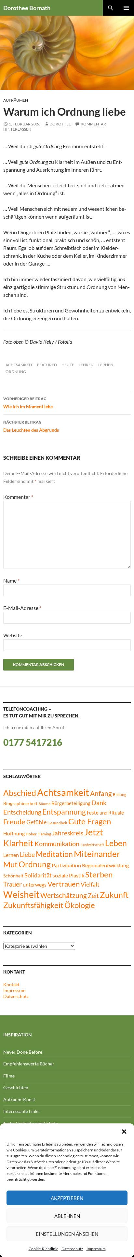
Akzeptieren (67, 1198)
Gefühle (36, 822)
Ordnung (16, 371)
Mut (10, 864)
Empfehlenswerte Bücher (28, 1063)
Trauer (12, 884)
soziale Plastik (68, 875)
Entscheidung (22, 812)
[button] (124, 1131)
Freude (14, 821)
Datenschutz (72, 1248)
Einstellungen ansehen (67, 1234)
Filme (9, 1075)
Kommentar (18, 497)
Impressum (96, 1248)
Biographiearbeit (20, 803)
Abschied (19, 793)
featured (47, 364)
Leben (116, 843)
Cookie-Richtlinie (43, 1248)
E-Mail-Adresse (22, 608)
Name (11, 580)
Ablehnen (67, 1216)
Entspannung (64, 811)
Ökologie (79, 905)
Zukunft (114, 895)
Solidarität (38, 875)
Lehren (86, 364)
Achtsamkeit (19, 364)
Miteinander (97, 854)
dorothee (60, 124)
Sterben (99, 874)
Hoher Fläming (38, 833)
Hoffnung (14, 833)
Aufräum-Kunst (19, 1099)
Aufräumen (15, 100)
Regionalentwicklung (105, 865)
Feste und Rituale (105, 813)
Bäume (44, 803)
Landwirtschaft (92, 845)
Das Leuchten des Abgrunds (31, 426)
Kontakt (11, 984)
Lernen (105, 364)
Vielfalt (90, 884)
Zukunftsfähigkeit (33, 905)
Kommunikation (56, 843)
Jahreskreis (67, 833)
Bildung (119, 794)
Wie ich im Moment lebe (28, 402)
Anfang (101, 793)
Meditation (54, 854)
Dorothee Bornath (26, 7)
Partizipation (66, 865)
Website (12, 635)
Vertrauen (63, 883)
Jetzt (93, 832)
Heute (67, 364)
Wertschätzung (63, 895)
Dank (98, 802)
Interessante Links (21, 1111)
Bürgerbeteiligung (70, 803)
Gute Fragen (89, 821)
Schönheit (13, 875)
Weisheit (21, 894)
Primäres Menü (126, 8)
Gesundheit (57, 822)
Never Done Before (22, 1052)
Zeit (93, 895)
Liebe (27, 854)
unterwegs (35, 884)
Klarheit (18, 843)
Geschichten (15, 1087)
